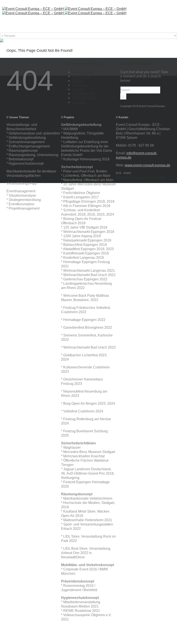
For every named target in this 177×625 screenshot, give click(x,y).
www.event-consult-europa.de (147, 165)
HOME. (77, 80)
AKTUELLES (82, 72)
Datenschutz (81, 76)
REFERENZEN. (84, 98)
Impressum (80, 85)
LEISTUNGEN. (83, 93)
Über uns (79, 102)
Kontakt (78, 89)
